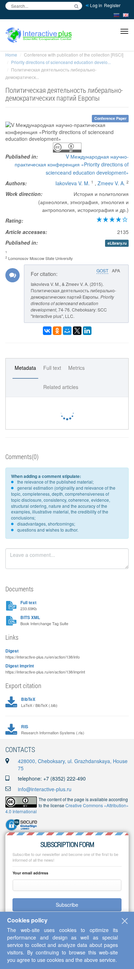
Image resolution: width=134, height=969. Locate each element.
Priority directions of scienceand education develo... (61, 62)
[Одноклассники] (57, 330)
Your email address (30, 872)
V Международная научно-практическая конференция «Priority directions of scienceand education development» (72, 164)
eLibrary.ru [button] (117, 243)
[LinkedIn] (87, 330)
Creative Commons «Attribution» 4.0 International (67, 808)
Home (11, 55)
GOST (102, 270)
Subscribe (67, 904)
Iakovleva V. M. (72, 183)
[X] (77, 330)
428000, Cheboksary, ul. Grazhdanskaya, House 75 (73, 764)
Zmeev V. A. (111, 183)
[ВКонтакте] (47, 330)
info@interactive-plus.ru (44, 789)
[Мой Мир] (67, 330)
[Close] (124, 921)
